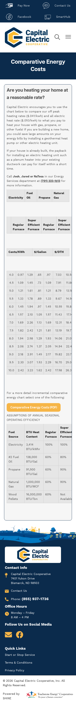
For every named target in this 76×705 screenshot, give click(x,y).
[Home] (27, 37)
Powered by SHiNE (11, 696)
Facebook (18, 16)
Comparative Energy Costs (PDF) (33, 407)
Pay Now (18, 5)
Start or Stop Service (20, 655)
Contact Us (56, 5)
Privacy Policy (14, 670)
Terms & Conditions (18, 663)
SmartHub (57, 16)
